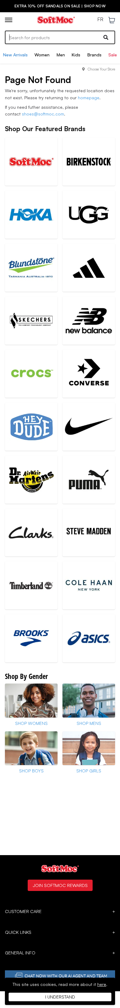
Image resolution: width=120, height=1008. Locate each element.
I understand (60, 996)
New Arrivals (15, 54)
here (101, 984)
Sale (112, 54)
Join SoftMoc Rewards (60, 885)
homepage (88, 97)
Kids (76, 54)
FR (100, 19)
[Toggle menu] (8, 20)
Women (42, 54)
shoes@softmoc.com (43, 113)
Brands (94, 54)
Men (61, 54)
